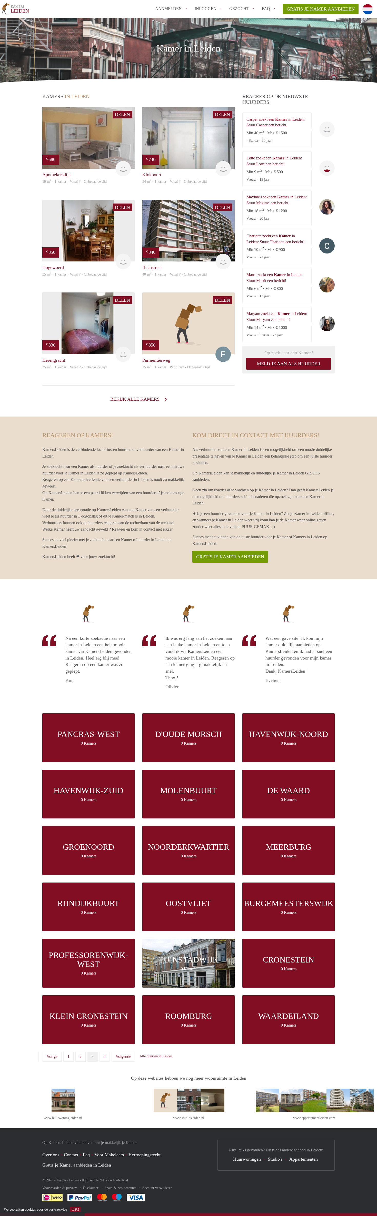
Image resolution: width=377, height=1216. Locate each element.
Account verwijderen (157, 1188)
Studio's (275, 1159)
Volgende (123, 1056)
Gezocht (239, 8)
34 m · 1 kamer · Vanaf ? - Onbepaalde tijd (174, 182)
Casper (327, 129)
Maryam (327, 323)
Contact (71, 1154)
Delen (122, 114)
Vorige (52, 1056)
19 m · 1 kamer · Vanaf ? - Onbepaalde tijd (74, 182)
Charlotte (327, 246)
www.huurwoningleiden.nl (63, 1118)
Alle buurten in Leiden (156, 1056)
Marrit (327, 284)
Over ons (50, 1154)
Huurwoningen (247, 1159)
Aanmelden (168, 8)
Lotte (327, 168)
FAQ (266, 8)
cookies (30, 1209)
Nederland (120, 1180)
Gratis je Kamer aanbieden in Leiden (76, 1165)
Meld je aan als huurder (288, 363)
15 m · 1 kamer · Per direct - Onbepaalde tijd (176, 367)
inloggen (205, 8)
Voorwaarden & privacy (60, 1188)
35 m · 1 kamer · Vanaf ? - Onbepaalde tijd (74, 274)
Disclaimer (91, 1188)
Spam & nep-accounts (120, 1188)
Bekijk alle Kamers (135, 399)
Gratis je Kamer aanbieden (321, 9)
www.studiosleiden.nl (188, 1118)
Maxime (327, 207)
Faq (86, 1154)
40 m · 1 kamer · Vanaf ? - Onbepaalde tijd (174, 274)
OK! (75, 1209)
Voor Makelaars (109, 1154)
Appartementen (303, 1159)
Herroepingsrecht (144, 1154)
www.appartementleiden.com (314, 1118)
